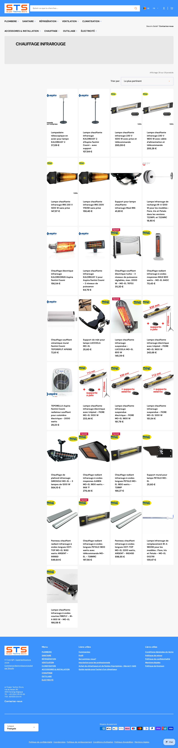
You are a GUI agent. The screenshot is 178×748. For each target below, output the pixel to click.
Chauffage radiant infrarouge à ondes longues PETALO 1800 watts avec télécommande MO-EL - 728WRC (94, 548)
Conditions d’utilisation (103, 742)
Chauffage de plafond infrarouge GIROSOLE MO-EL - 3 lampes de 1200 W (62, 479)
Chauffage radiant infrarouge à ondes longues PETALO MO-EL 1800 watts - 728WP (126, 481)
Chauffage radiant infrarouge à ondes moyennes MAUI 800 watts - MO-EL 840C (158, 275)
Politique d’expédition (123, 742)
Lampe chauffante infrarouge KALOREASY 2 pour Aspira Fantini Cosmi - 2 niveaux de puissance (93, 278)
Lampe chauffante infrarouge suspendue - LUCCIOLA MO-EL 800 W (124, 346)
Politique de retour (153, 655)
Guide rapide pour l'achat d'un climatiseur (98, 669)
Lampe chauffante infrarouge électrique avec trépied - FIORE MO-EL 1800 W (158, 344)
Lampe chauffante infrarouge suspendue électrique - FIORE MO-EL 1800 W (124, 412)
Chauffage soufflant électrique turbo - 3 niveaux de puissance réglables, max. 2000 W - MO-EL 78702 (126, 277)
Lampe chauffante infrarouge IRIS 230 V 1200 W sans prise (62, 204)
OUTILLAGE (47, 676)
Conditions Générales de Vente (159, 652)
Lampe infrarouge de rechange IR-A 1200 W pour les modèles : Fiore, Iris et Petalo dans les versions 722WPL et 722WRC (157, 209)
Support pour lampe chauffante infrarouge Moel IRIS (125, 204)
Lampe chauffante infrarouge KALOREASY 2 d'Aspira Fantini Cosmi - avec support (92, 140)
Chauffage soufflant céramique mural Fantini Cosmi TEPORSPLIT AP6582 (61, 344)
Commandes (84, 652)
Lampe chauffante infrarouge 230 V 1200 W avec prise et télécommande (126, 137)
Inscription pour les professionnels (94, 662)
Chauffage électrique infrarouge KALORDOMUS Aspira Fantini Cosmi (62, 275)
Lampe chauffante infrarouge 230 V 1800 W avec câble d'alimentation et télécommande (156, 139)
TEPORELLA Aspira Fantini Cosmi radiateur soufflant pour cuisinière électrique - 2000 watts (61, 413)
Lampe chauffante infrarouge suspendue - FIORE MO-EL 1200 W (157, 410)
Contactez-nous (166, 26)
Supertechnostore (23, 660)
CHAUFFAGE (47, 673)
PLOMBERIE (47, 652)
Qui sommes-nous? (87, 659)
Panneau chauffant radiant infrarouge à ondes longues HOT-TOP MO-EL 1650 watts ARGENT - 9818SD (61, 548)
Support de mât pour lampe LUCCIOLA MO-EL (94, 343)
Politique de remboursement (79, 742)
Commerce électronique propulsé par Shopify (19, 667)
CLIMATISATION (49, 666)
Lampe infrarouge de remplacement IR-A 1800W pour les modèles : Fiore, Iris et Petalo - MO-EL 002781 (157, 548)
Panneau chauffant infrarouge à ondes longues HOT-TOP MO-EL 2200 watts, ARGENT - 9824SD (125, 547)
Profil (81, 655)
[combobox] (85, 8)
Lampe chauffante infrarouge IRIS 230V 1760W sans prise (93, 204)
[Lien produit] (62, 123)
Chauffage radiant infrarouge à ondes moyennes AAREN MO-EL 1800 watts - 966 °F (93, 481)
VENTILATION (48, 662)
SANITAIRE (46, 655)
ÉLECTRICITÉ (47, 680)
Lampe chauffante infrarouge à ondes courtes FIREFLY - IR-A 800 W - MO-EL (62, 614)
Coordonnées (59, 742)
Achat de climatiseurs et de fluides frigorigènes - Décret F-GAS (107, 666)
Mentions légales (152, 662)
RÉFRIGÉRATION (49, 659)
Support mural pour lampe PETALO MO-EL (157, 478)
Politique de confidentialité (157, 659)
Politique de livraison (154, 666)
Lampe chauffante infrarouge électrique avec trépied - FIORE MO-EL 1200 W (94, 410)
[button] (171, 8)
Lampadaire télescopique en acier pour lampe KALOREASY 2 (60, 137)
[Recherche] (136, 8)
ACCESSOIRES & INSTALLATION (56, 669)
